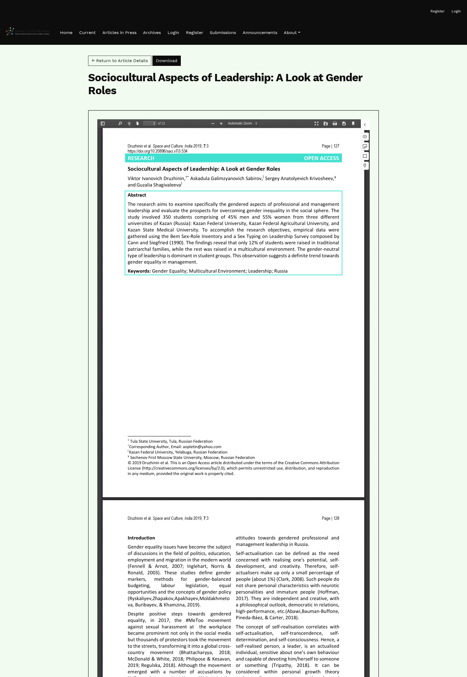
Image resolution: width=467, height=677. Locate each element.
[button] (292, 32)
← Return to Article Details (120, 60)
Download (168, 60)
